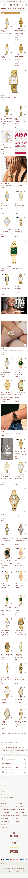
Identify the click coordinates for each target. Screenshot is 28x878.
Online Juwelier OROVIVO (7, 742)
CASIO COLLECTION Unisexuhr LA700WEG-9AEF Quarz (21, 454)
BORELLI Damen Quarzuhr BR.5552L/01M (19, 587)
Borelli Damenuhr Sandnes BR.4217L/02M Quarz (7, 207)
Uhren (18, 742)
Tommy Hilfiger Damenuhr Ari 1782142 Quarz (6, 233)
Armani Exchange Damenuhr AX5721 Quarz (19, 724)
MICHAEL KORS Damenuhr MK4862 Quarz (6, 679)
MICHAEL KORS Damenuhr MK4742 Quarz (19, 679)
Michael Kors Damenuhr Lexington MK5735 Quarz (21, 540)
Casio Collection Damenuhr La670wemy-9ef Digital (7, 121)
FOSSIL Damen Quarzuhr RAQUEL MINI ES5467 (21, 121)
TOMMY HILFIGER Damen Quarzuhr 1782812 (5, 610)
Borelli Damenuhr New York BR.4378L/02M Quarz (6, 147)
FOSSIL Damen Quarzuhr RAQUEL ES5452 (19, 610)
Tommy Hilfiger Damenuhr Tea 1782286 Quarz (7, 478)
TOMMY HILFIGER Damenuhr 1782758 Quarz (19, 478)
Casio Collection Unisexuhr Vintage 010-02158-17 (21, 396)
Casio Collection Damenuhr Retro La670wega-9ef (19, 33)
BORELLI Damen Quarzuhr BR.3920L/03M (11, 433)
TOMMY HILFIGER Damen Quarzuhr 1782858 (12, 268)
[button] (26, 13)
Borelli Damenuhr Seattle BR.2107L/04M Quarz (12, 350)
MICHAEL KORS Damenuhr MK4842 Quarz (12, 185)
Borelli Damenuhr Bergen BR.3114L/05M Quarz (12, 516)
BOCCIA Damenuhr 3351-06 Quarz (10, 97)
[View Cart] (26, 5)
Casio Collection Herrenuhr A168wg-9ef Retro (20, 634)
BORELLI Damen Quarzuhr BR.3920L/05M (19, 563)
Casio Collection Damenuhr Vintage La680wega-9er (19, 59)
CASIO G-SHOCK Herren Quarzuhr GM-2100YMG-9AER (6, 563)
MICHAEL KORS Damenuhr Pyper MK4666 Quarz (5, 634)
